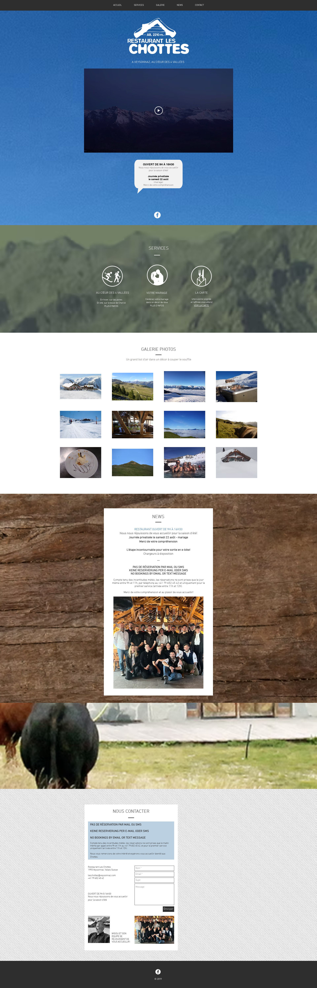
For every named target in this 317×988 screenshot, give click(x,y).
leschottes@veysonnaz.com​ (102, 875)
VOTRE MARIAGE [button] (156, 293)
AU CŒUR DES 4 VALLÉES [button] (112, 293)
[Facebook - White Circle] (157, 215)
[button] (112, 276)
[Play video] (159, 110)
